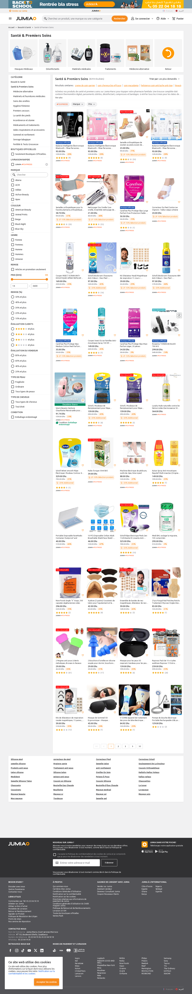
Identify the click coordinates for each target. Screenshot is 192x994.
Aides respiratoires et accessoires (29, 130)
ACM (17, 185)
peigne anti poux (61, 777)
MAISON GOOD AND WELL (106, 962)
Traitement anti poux (63, 768)
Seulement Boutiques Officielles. (30, 154)
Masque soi (101, 794)
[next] (179, 86)
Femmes (19, 244)
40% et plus (20, 302)
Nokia (121, 961)
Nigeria (159, 886)
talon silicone (17, 772)
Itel (76, 961)
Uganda (159, 891)
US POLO (167, 971)
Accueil (11, 27)
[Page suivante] (133, 746)
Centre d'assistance (16, 889)
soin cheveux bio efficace (109, 85)
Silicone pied (17, 759)
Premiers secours (21, 111)
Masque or (58, 794)
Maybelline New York (106, 965)
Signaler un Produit (16, 914)
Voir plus (58, 98)
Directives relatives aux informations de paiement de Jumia (69, 900)
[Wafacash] (79, 950)
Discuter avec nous (16, 886)
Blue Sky (19, 229)
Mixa (99, 968)
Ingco (77, 958)
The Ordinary (169, 968)
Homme (18, 249)
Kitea (77, 966)
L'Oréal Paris (80, 971)
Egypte (144, 889)
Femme (18, 240)
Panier (180, 18)
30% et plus (20, 307)
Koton (77, 968)
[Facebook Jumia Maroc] (10, 950)
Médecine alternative (23, 91)
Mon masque (16, 798)
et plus (31, 329)
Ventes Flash (58, 916)
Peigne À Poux (103, 777)
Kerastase (79, 963)
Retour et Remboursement (19, 911)
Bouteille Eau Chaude (63, 785)
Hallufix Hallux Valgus (149, 772)
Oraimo (122, 968)
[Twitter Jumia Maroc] (35, 950)
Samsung (167, 958)
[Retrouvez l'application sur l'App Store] (147, 851)
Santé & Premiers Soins (22, 87)
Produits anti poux (19, 768)
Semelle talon (102, 764)
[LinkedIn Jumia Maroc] (42, 950)
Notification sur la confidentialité (67, 894)
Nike (99, 975)
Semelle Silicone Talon (21, 781)
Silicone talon (59, 772)
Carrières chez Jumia (61, 889)
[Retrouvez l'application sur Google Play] (161, 851)
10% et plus (20, 318)
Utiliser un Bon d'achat (17, 906)
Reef (144, 966)
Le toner (143, 785)
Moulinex (101, 970)
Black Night (20, 224)
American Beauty (23, 210)
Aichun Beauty (22, 194)
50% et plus (20, 297)
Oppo (121, 966)
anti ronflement (103, 768)
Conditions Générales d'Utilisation (67, 891)
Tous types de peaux (25, 391)
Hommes (19, 254)
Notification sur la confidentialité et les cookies (31, 972)
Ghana (144, 891)
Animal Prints (21, 214)
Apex (17, 199)
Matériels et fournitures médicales (29, 96)
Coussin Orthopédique (149, 768)
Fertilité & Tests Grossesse (25, 144)
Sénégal (159, 889)
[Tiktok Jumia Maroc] (23, 950)
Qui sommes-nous (60, 886)
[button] (83, 137)
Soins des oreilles (21, 101)
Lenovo (78, 976)
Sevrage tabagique (22, 139)
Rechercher (119, 18)
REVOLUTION (147, 971)
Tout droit (19, 406)
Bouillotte (58, 790)
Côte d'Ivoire (147, 886)
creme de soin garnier (85, 85)
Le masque (143, 790)
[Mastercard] (68, 950)
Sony (166, 961)
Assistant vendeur (104, 889)
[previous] (57, 86)
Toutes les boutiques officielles (66, 913)
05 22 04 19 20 (34, 937)
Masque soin (144, 794)
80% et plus (20, 355)
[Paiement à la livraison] (55, 950)
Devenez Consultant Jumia (108, 891)
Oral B (122, 971)
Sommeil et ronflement (23, 135)
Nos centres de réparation (19, 921)
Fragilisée (19, 382)
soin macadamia (131, 85)
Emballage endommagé (26, 417)
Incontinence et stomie (23, 120)
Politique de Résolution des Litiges (22, 916)
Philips (144, 958)
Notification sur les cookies (64, 897)
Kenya (144, 894)
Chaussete (16, 785)
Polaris (144, 961)
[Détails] (46, 164)
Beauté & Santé (24, 27)
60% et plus (20, 361)
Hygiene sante (60, 764)
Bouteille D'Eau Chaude (107, 785)
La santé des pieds (21, 115)
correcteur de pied (61, 759)
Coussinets (16, 790)
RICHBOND (146, 973)
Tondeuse (58, 798)
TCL (165, 966)
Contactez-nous (15, 892)
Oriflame (123, 973)
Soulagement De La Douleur (152, 764)
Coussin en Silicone (62, 781)
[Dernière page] (140, 746)
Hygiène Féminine (21, 106)
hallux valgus (145, 777)
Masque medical (103, 790)
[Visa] (61, 950)
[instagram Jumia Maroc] (17, 950)
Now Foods (124, 963)
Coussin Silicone (103, 781)
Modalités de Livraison (17, 909)
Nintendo (101, 978)
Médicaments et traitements (26, 125)
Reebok (145, 963)
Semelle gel (101, 798)
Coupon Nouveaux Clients (108, 894)
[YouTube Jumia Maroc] (29, 950)
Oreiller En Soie (103, 772)
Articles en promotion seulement (30, 269)
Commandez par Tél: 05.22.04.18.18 (23, 901)
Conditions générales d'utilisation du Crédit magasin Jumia (71, 905)
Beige (18, 219)
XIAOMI (167, 973)
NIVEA (122, 958)
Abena (18, 180)
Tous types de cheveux (26, 402)
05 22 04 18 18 (48, 937)
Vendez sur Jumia (19, 11)
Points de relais (14, 919)
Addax (18, 190)
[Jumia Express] (21, 164)
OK (46, 275)
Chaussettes (144, 781)
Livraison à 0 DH (59, 911)
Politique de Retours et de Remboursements (71, 908)
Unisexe (19, 259)
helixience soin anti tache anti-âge (157, 85)
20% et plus (20, 313)
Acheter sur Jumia (16, 904)
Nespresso (101, 973)
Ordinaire (19, 387)
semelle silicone (18, 764)
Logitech (101, 958)
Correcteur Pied (103, 759)
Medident (15, 777)
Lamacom (79, 973)
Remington (146, 968)
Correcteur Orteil (147, 759)
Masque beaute (18, 794)
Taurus (167, 963)
